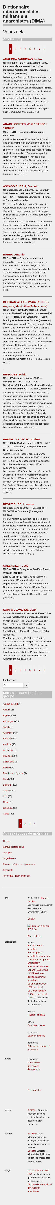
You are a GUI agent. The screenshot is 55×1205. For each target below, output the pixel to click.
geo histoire (33, 1066)
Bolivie (6, 767)
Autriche (7, 744)
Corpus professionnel (13, 847)
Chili (5, 796)
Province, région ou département (19, 864)
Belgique (7, 756)
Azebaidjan (8, 750)
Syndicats (8, 870)
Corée (6, 813)
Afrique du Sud (10, 704)
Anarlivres (33, 1133)
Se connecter (34, 1090)
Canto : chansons (36, 1035)
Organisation (9, 858)
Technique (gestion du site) (16, 875)
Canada (7, 790)
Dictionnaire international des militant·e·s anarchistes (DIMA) (24, 13)
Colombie (8, 808)
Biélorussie (8, 761)
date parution (34, 1069)
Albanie (6, 709)
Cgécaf (31, 1150)
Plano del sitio (34, 936)
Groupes (7, 852)
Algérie (6, 715)
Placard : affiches (36, 1015)
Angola (6, 727)
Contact (31, 918)
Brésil (6, 779)
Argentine (8, 732)
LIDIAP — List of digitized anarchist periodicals (36, 977)
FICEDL (32, 1110)
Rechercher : (10, 680)
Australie (7, 738)
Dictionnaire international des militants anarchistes (40, 1188)
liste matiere (34, 1062)
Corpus (6, 841)
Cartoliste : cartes (36, 1025)
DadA (30, 997)
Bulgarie (7, 784)
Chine (6, 802)
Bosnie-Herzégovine (13, 773)
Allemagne (8, 721)
